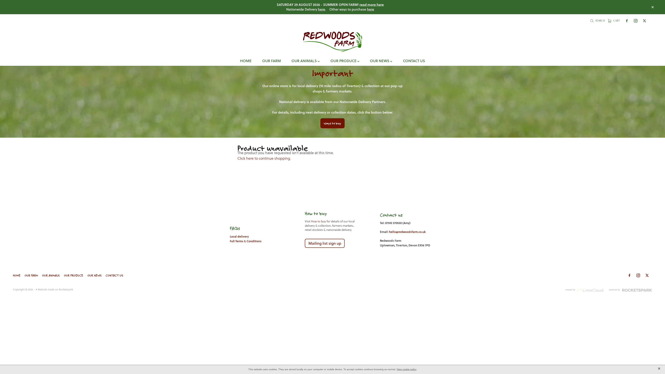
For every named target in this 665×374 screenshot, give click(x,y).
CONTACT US (414, 60)
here (321, 9)
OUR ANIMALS (304, 60)
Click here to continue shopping (263, 158)
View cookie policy (406, 369)
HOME (245, 60)
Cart (616, 20)
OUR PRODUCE (343, 60)
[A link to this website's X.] (644, 21)
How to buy (318, 221)
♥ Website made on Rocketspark (54, 289)
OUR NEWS (380, 60)
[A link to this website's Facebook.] (627, 21)
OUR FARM (271, 60)
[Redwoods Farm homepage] (332, 41)
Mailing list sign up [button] (324, 243)
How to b (313, 213)
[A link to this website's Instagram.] (636, 21)
